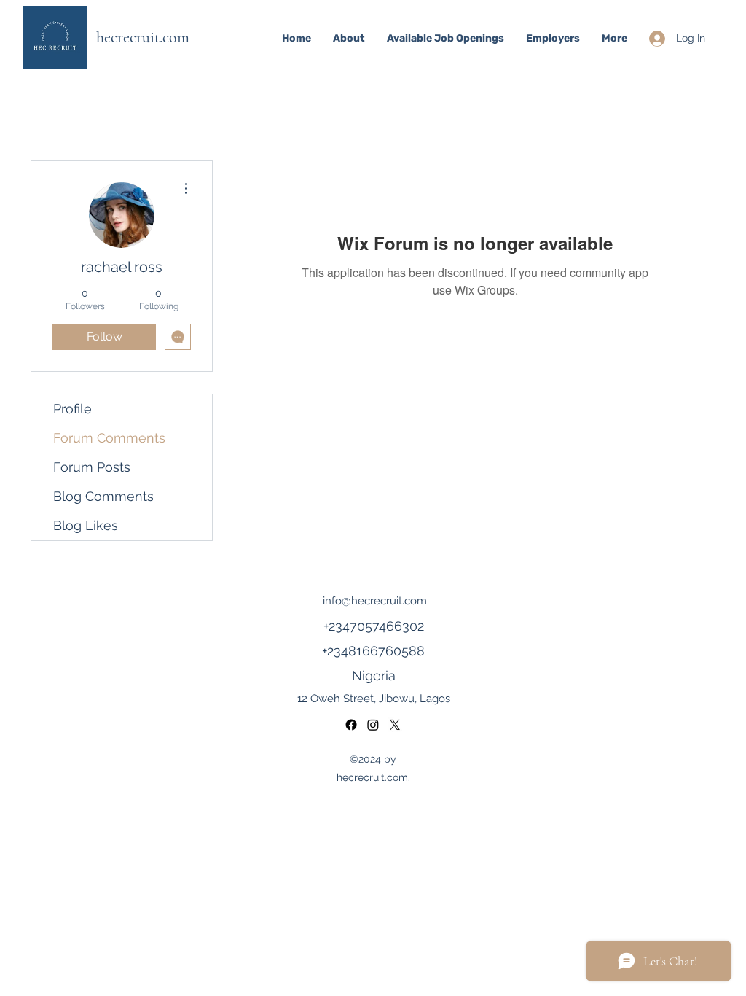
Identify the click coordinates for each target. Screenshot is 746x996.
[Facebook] (373, 724)
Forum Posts (91, 467)
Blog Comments (103, 496)
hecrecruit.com (142, 37)
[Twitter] (395, 724)
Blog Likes (85, 525)
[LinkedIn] (351, 724)
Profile (72, 408)
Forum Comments (109, 438)
